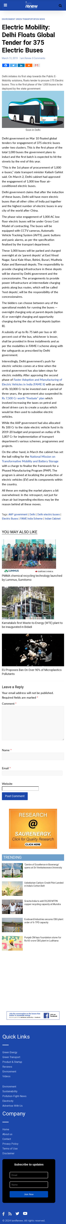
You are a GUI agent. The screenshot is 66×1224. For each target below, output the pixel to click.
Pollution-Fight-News (14, 1096)
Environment (8, 19)
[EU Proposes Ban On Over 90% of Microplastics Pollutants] (33, 635)
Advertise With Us (12, 1105)
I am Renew (25, 58)
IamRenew (17, 1220)
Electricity (7, 1100)
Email (6, 768)
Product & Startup (12, 1061)
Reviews (7, 1066)
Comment (9, 703)
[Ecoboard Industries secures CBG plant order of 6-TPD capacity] (12, 919)
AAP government (17, 514)
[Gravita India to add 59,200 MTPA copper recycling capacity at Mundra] (12, 901)
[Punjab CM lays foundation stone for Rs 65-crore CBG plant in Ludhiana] (12, 938)
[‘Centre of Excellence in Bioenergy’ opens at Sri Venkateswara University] (12, 865)
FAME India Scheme (31, 518)
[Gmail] (36, 65)
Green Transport (11, 1057)
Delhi (32, 514)
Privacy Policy (10, 1143)
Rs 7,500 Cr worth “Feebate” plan (23, 398)
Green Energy (9, 1052)
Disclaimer (8, 1153)
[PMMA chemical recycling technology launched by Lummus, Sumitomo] (29, 541)
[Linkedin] (21, 65)
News (42, 19)
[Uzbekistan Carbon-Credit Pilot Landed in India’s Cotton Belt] (12, 883)
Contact (6, 1139)
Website (7, 784)
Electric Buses (10, 518)
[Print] (28, 65)
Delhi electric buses (48, 514)
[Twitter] (13, 65)
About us (7, 1134)
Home (5, 1129)
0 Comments (38, 58)
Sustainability (9, 1091)
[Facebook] (5, 65)
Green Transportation (27, 19)
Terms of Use (10, 1148)
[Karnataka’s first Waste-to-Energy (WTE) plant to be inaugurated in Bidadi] (28, 588)
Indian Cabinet (53, 518)
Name (7, 750)
